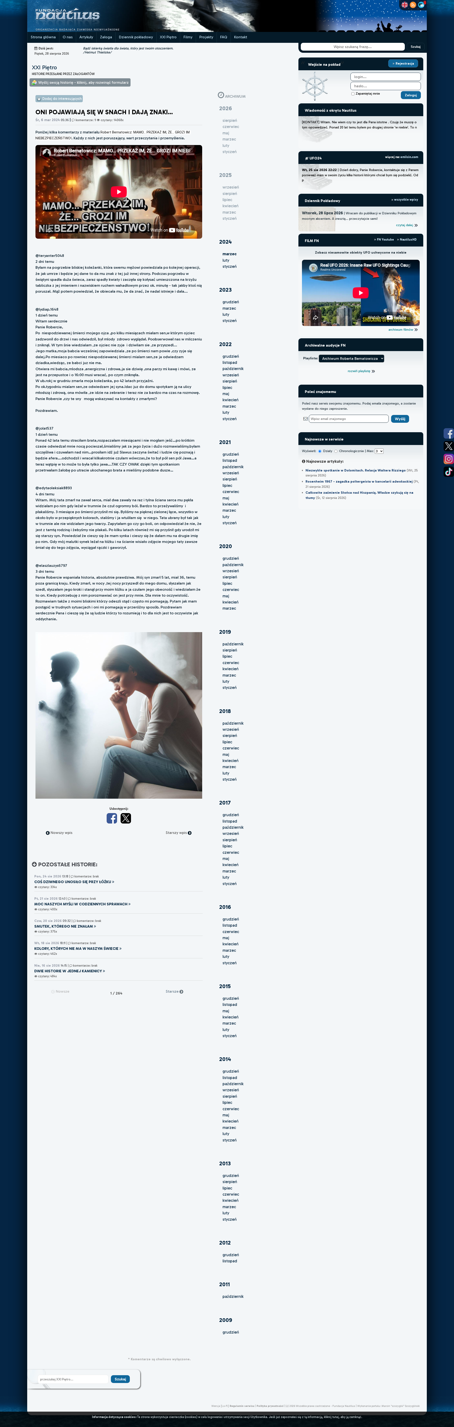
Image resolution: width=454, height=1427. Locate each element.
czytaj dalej (405, 225)
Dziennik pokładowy (136, 37)
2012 (225, 1242)
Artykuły (86, 37)
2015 (225, 986)
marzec (229, 308)
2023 (225, 289)
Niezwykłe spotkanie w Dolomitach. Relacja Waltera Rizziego (356, 470)
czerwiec (231, 491)
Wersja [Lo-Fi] (220, 1406)
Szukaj (416, 46)
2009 (225, 1320)
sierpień (230, 381)
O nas (68, 37)
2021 (225, 442)
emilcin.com (409, 157)
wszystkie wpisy (405, 199)
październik (233, 368)
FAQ (223, 37)
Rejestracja (404, 63)
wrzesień (231, 375)
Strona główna (43, 37)
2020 (225, 546)
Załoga (106, 37)
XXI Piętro (168, 37)
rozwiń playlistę (359, 371)
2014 (225, 1059)
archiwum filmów (401, 329)
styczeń (230, 266)
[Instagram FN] (449, 459)
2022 (225, 344)
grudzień (231, 301)
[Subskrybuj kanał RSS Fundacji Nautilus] (413, 5)
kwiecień (231, 399)
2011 (224, 1284)
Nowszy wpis (61, 832)
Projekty (206, 37)
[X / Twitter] (126, 818)
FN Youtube (385, 239)
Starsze (172, 991)
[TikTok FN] (449, 472)
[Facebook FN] (449, 433)
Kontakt (240, 37)
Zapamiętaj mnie (368, 93)
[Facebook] (112, 818)
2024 (225, 241)
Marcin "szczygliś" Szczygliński (400, 1406)
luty (226, 260)
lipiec (227, 387)
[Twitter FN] (449, 446)
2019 (225, 631)
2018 (225, 711)
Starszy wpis (177, 832)
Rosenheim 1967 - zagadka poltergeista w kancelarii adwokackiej (359, 481)
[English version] (405, 5)
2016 (225, 906)
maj (226, 393)
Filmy (187, 37)
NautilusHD (408, 239)
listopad (230, 362)
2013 (225, 1163)
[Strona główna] (85, 30)
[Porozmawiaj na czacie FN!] (421, 5)
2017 (225, 802)
